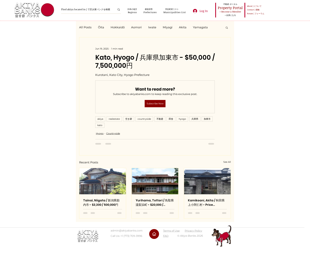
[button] (132, 12)
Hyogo (99, 133)
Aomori (136, 27)
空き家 (128, 118)
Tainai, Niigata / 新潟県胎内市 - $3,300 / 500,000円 (101, 202)
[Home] (154, 234)
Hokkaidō (118, 27)
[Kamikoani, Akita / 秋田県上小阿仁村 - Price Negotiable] (207, 181)
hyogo (182, 118)
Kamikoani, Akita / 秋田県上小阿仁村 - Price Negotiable (206, 202)
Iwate (152, 27)
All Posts (85, 27)
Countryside (113, 133)
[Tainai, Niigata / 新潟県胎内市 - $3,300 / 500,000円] (102, 181)
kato (99, 125)
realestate (114, 118)
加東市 (207, 118)
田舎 (171, 118)
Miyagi (167, 27)
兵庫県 (194, 118)
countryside (144, 118)
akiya (100, 118)
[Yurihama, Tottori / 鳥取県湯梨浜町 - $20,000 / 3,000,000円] (155, 181)
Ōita (101, 27)
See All (227, 161)
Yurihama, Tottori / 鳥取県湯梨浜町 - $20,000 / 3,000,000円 (155, 202)
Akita (182, 27)
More (196, 27)
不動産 (159, 118)
